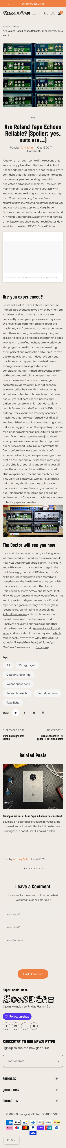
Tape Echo (12, 702)
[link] (15, 712)
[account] (53, 13)
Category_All (27, 665)
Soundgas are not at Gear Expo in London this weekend (32, 816)
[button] (8, 3)
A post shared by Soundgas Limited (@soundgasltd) (34, 277)
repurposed (10, 202)
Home (6, 26)
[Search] (46, 13)
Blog (16, 26)
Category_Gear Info (18, 674)
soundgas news (47, 693)
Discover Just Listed (33, 3)
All (8, 665)
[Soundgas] (16, 13)
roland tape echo (17, 693)
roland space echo (18, 684)
